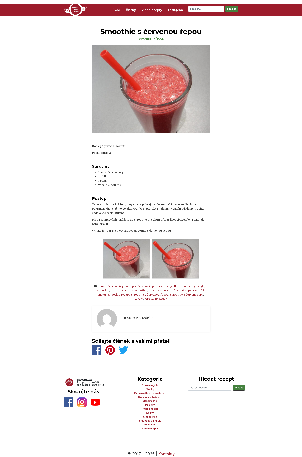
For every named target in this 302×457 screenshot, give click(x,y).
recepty (154, 290)
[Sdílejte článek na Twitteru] (123, 349)
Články (131, 10)
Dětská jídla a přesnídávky (150, 393)
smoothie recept (118, 294)
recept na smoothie (134, 290)
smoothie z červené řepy (186, 294)
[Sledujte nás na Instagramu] (84, 403)
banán (102, 286)
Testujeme (176, 10)
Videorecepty (152, 10)
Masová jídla (150, 401)
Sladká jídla (150, 416)
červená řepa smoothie (153, 286)
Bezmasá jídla (150, 385)
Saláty (150, 412)
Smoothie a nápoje (151, 38)
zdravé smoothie (156, 299)
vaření (139, 299)
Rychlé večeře (150, 409)
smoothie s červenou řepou (150, 294)
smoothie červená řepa (175, 290)
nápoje (191, 286)
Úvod (116, 10)
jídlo (183, 286)
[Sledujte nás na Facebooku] (70, 403)
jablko (174, 286)
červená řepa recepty (122, 286)
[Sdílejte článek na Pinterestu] (110, 349)
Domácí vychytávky (150, 397)
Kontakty (166, 453)
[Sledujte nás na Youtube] (97, 403)
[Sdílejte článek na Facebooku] (97, 349)
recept (115, 290)
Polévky (150, 405)
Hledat (231, 8)
